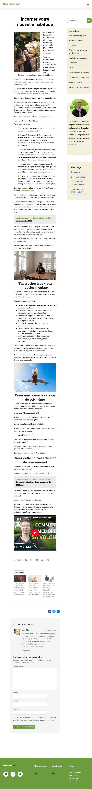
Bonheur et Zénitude (76, 41)
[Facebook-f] (13, 774)
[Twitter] (20, 774)
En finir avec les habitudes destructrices (33, 585)
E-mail (16, 701)
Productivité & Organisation (79, 78)
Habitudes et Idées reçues (78, 58)
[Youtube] (5, 774)
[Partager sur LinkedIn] (37, 560)
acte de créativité (26, 453)
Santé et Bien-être (75, 83)
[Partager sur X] (31, 560)
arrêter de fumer (28, 191)
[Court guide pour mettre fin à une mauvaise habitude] (49, 578)
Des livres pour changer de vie (77, 183)
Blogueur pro (76, 172)
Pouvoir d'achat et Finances (79, 73)
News (71, 68)
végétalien (29, 204)
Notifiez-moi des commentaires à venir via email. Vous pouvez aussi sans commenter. (34, 718)
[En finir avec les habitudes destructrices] (34, 578)
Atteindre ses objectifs (77, 36)
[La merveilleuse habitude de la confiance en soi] (20, 578)
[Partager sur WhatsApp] (42, 560)
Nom (15, 692)
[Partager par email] (48, 560)
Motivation (73, 63)
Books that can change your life (78, 190)
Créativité (72, 46)
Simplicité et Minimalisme (79, 87)
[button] (88, 4)
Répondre (26, 651)
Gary (23, 630)
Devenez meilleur (78, 177)
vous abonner (33, 720)
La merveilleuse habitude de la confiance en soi (19, 585)
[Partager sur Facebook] (25, 560)
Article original (19, 500)
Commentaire (19, 666)
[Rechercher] (89, 20)
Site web (16, 709)
